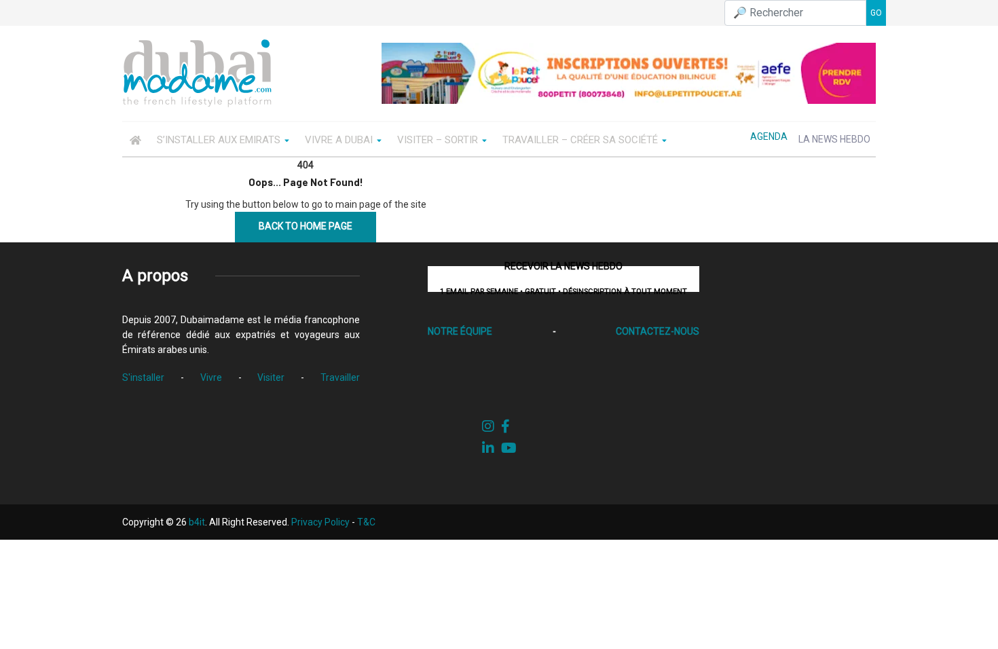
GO (876, 13)
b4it (197, 522)
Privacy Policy (320, 522)
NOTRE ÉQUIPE (460, 331)
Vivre (211, 377)
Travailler (340, 377)
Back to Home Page (305, 226)
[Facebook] (505, 426)
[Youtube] (509, 448)
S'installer (143, 377)
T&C (366, 522)
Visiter (270, 377)
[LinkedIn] (488, 448)
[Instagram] (488, 426)
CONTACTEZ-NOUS (657, 331)
